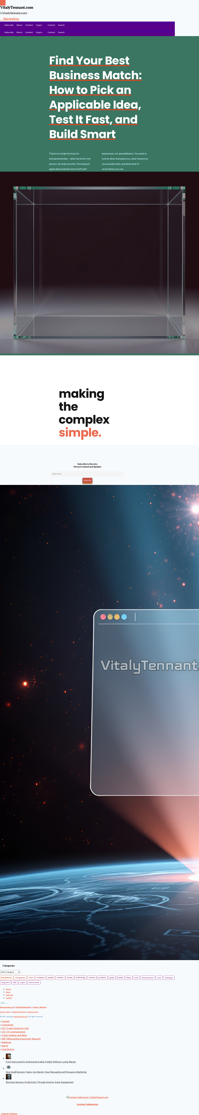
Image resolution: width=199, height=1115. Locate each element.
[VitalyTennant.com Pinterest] (6, 1002)
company (40, 977)
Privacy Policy (5, 1011)
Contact (51, 25)
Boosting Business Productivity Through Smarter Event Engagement (40, 1082)
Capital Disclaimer (19, 1011)
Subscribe (9, 25)
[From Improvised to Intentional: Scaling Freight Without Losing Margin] (8, 1058)
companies (20, 977)
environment (34, 982)
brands (120, 977)
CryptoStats (7, 1025)
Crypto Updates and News (14, 1035)
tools (136, 977)
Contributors (7, 1049)
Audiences (6, 1042)
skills (15, 982)
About (19, 25)
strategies (169, 977)
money (70, 977)
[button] (9, 19)
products (102, 977)
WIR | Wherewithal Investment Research (21, 1039)
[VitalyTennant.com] (1, 25)
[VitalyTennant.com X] (4, 1002)
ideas (128, 977)
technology (80, 977)
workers (60, 977)
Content (29, 25)
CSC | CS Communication (13, 1032)
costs (159, 977)
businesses (6, 978)
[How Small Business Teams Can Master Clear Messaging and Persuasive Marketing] (8, 1069)
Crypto (39, 25)
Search (61, 25)
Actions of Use (33, 1011)
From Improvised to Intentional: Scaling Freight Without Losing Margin (41, 1062)
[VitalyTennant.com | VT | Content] (7, 1002)
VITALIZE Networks (23, 1007)
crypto (22, 982)
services (92, 977)
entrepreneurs (148, 977)
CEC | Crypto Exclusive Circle (15, 1028)
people (51, 977)
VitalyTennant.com (21, 1016)
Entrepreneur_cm (7, 1007)
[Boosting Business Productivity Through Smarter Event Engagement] (8, 1079)
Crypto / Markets (39, 1007)
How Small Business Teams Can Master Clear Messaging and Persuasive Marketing (46, 1072)
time (31, 977)
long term (5, 982)
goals (111, 977)
